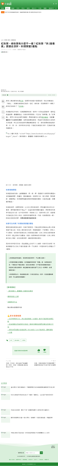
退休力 (34, 8)
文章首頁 (41, 459)
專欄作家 (47, 459)
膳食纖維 (45, 117)
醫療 (12, 8)
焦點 (2, 8)
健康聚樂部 (18, 459)
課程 (28, 8)
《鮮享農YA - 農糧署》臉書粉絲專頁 (21, 185)
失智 (40, 8)
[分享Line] (3, 107)
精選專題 (25, 459)
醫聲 (45, 8)
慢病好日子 (52, 8)
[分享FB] (3, 101)
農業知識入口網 (13, 296)
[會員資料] (54, 3)
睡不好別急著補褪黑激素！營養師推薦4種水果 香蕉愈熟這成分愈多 (23, 12)
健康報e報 (21, 452)
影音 (23, 8)
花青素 (21, 106)
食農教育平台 (12, 302)
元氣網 (5, 40)
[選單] (56, 3)
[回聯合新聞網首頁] (2, 3)
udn (2, 40)
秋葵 (21, 101)
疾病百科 (30, 459)
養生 (7, 8)
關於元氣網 (11, 459)
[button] (55, 8)
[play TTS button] (7, 95)
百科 (18, 8)
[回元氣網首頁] (8, 3)
